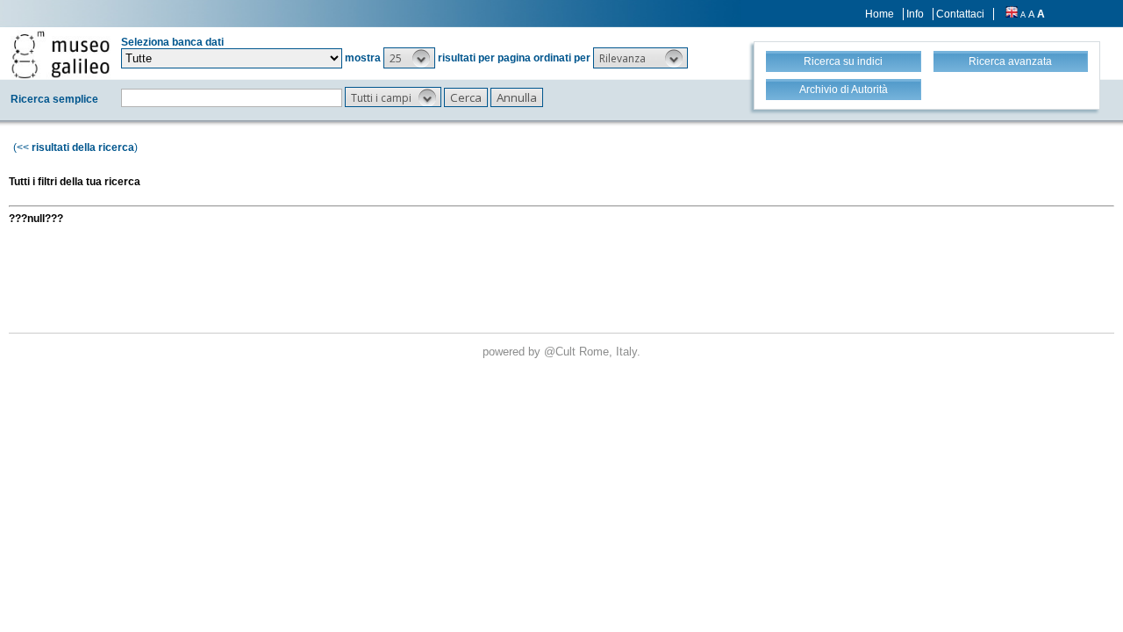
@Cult (561, 351)
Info (915, 14)
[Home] (61, 54)
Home (879, 14)
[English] (1011, 14)
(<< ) (75, 147)
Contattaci (960, 14)
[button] (409, 57)
